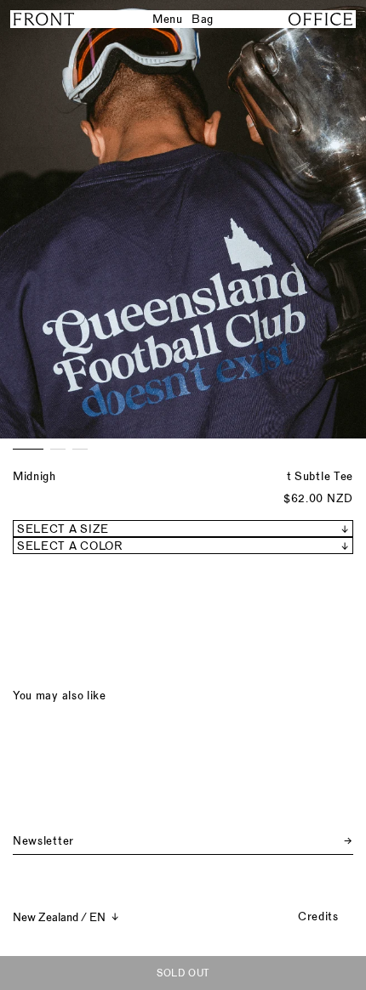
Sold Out (183, 973)
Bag (203, 18)
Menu (167, 18)
